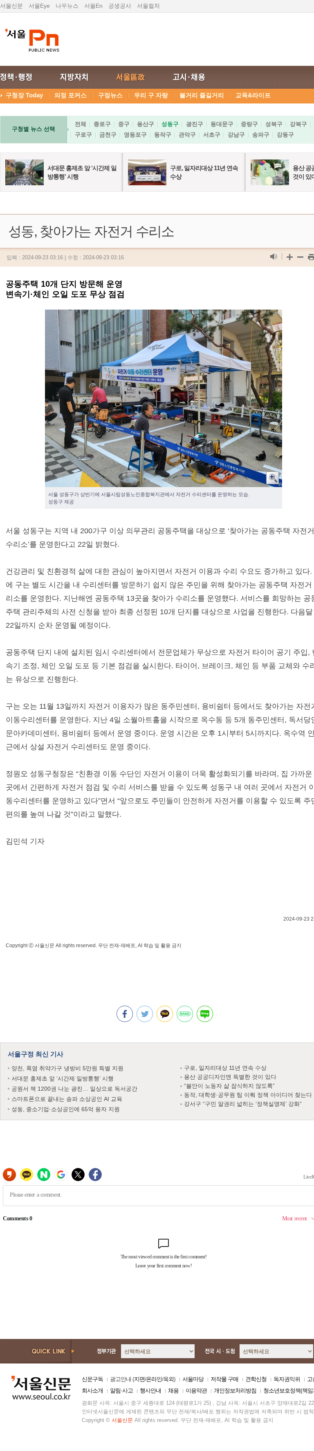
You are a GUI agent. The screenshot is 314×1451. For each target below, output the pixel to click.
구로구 (83, 134)
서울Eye (39, 5)
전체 (80, 124)
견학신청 (256, 1379)
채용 (173, 1390)
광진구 (194, 124)
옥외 (168, 1379)
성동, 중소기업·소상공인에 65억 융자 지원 (65, 1109)
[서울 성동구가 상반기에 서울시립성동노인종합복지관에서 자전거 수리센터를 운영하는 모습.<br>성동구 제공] (163, 316)
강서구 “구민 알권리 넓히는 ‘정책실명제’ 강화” (243, 1104)
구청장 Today (24, 95)
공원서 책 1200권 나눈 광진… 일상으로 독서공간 (74, 1088)
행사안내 (150, 1390)
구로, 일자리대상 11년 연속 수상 (225, 1068)
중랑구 (249, 124)
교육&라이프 (253, 95)
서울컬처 (148, 5)
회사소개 (92, 1390)
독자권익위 (287, 1379)
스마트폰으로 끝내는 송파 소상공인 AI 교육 (66, 1099)
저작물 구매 (224, 1379)
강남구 (236, 134)
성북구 (274, 124)
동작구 (162, 134)
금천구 (108, 134)
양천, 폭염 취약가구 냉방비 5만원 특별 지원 (67, 1068)
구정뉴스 (110, 95)
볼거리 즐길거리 (201, 95)
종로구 (102, 124)
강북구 (298, 124)
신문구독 (92, 1379)
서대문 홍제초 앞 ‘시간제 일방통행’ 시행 (62, 1078)
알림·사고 (121, 1390)
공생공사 (119, 5)
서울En (93, 5)
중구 (124, 124)
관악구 (187, 134)
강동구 (285, 134)
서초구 (211, 134)
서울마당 (193, 1379)
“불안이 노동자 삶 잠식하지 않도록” (229, 1086)
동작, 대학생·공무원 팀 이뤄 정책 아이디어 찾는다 (248, 1095)
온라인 (154, 1379)
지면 (139, 1379)
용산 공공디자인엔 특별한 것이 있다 (230, 1077)
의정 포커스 (70, 95)
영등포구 (135, 134)
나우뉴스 (67, 5)
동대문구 (222, 124)
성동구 (170, 124)
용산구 (145, 124)
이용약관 (196, 1390)
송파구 (260, 134)
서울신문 (11, 5)
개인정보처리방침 (235, 1390)
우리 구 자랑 (151, 95)
